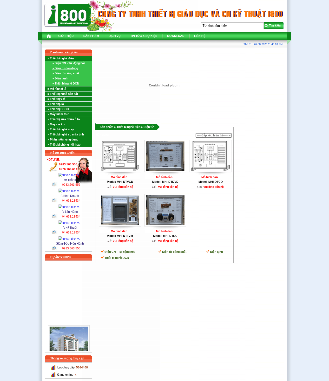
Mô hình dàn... (120, 177)
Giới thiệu (66, 36)
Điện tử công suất (174, 252)
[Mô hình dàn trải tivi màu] (120, 209)
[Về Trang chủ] (48, 37)
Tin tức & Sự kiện (144, 36)
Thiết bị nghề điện (128, 127)
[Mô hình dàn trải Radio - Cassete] (165, 209)
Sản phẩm (91, 36)
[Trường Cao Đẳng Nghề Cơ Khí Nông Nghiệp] (68, 339)
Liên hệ (199, 36)
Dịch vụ (115, 36)
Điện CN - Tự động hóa (120, 252)
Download (175, 36)
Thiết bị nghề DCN (117, 258)
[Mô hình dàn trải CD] (210, 155)
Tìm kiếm (275, 25)
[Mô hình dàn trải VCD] (120, 155)
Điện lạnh (216, 252)
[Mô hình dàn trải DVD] (165, 155)
